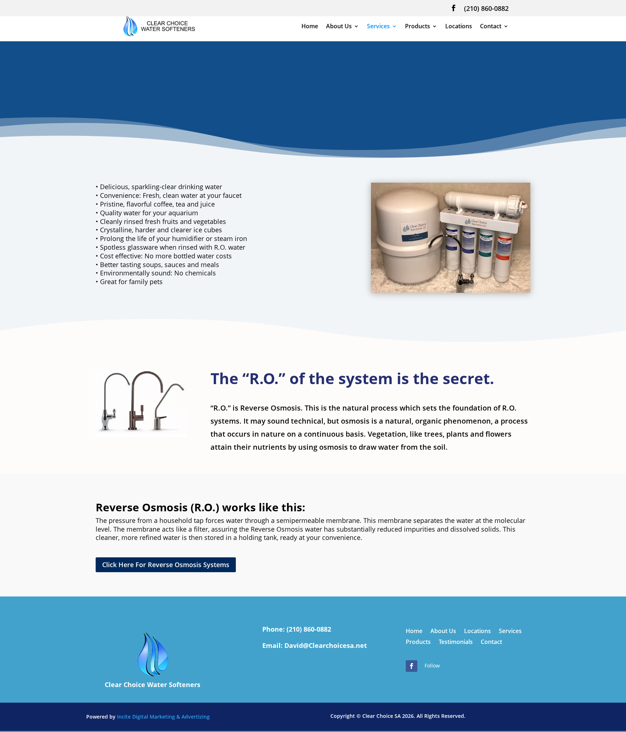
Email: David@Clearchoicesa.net (314, 645)
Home (309, 27)
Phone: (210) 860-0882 (296, 629)
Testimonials (456, 642)
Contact (490, 27)
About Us (339, 27)
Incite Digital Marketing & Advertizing (163, 716)
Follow (432, 665)
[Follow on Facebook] (411, 666)
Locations (458, 27)
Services (378, 27)
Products (417, 27)
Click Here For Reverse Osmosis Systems (165, 564)
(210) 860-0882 (486, 9)
